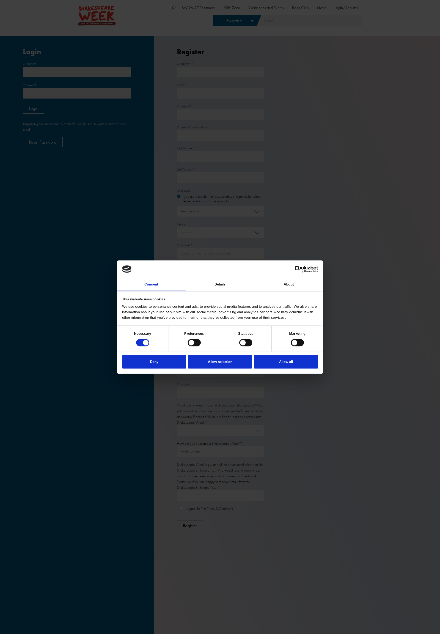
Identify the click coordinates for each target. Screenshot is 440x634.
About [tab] (289, 284)
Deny (154, 362)
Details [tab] (220, 284)
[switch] (194, 342)
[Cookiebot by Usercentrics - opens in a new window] (298, 269)
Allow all (286, 362)
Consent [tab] (151, 284)
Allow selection (220, 362)
